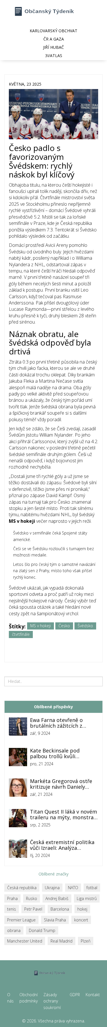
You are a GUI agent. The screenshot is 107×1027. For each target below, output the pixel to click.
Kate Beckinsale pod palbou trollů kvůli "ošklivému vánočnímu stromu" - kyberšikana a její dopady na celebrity (63, 753)
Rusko (31, 898)
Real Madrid (61, 941)
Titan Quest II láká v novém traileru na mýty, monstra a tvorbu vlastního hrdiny (64, 814)
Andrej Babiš (56, 898)
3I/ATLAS (53, 55)
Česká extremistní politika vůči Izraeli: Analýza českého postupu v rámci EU (62, 845)
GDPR (75, 994)
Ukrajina (52, 887)
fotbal (91, 887)
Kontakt (93, 994)
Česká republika (22, 887)
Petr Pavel (33, 909)
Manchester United (24, 941)
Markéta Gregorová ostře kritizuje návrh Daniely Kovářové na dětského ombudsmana (61, 784)
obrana (14, 930)
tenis (11, 909)
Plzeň (85, 941)
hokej (82, 909)
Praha (12, 898)
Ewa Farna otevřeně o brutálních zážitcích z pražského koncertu (56, 723)
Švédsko (85, 625)
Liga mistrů (87, 898)
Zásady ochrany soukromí (52, 1001)
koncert (81, 920)
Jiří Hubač (53, 47)
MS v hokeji (40, 625)
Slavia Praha (55, 920)
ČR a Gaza (53, 39)
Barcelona (60, 909)
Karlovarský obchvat (53, 30)
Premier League (21, 920)
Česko (64, 625)
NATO (73, 887)
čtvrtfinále (21, 634)
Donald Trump (42, 930)
